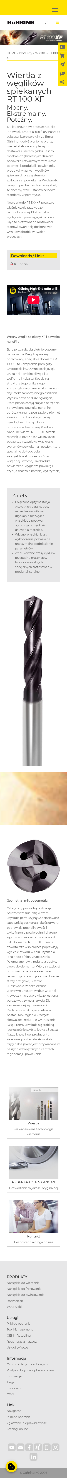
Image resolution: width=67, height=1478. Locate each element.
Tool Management (20, 1329)
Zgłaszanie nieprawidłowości (27, 1423)
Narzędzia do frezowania (24, 1289)
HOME (11, 53)
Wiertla (40, 53)
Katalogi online (17, 1429)
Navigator (14, 1411)
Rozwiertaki (15, 1301)
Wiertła (33, 1123)
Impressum (15, 1388)
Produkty (25, 53)
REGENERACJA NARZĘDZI (33, 1182)
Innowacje (14, 1376)
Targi (10, 1382)
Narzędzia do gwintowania (25, 1295)
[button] (11, 1466)
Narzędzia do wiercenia (23, 1283)
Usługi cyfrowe (17, 1347)
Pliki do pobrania (19, 1323)
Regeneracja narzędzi (22, 1341)
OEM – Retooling (19, 1335)
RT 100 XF (21, 264)
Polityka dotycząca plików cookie (30, 1370)
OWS (10, 1394)
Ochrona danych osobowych (27, 1364)
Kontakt (33, 1236)
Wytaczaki (14, 1307)
